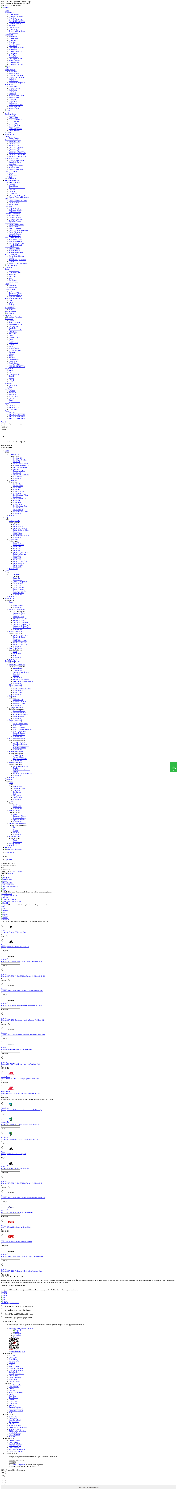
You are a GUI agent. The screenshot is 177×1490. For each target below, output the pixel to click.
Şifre (2, 867)
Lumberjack (13, 1403)
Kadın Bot (12, 79)
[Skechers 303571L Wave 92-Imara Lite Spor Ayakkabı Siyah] (7, 1060)
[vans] (3, 912)
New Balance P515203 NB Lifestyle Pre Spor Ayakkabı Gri (20, 1093)
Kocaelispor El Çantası (16, 365)
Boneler (11, 261)
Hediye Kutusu (14, 359)
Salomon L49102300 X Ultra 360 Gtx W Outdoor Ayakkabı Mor (22, 991)
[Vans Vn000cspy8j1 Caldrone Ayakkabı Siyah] (7, 1223)
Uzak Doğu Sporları (11, 171)
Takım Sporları (10, 134)
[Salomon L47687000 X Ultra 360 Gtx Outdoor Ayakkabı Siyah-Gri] (7, 972)
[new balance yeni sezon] (9, 886)
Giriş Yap (4, 873)
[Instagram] (17, 1334)
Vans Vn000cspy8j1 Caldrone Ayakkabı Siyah (16, 1227)
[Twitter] (16, 1332)
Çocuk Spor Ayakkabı (16, 119)
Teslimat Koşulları (15, 1429)
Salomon (4, 959)
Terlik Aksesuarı (10, 308)
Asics (2, 1210)
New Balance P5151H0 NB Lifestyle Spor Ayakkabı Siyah (20, 1079)
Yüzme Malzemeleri (11, 254)
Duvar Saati (13, 361)
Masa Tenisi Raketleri (16, 241)
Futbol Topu (13, 1357)
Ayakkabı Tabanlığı (15, 295)
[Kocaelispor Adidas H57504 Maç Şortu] (7, 928)
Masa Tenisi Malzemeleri (13, 237)
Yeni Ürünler (13, 1416)
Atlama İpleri (13, 184)
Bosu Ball (12, 190)
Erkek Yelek (13, 55)
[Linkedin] (17, 1335)
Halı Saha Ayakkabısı (16, 23)
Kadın (7, 68)
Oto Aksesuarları (14, 326)
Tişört (7, 404)
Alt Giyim (8, 383)
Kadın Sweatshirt (14, 88)
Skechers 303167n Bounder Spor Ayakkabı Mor (16, 1049)
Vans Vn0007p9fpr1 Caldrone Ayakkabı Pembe (16, 1242)
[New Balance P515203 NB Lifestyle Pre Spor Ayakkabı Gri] (7, 1089)
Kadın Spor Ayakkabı (16, 75)
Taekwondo (13, 175)
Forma (7, 136)
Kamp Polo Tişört (14, 162)
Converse (12, 1400)
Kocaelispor (18, 317)
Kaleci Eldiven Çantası (16, 225)
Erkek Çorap (13, 285)
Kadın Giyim (9, 84)
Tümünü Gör (17, 478)
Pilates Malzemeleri (11, 199)
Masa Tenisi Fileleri (15, 245)
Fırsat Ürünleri (13, 1418)
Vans (2, 1225)
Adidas (3, 930)
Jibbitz (11, 309)
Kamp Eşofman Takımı (16, 160)
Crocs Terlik (13, 1401)
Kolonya (12, 352)
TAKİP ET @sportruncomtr (10, 1303)
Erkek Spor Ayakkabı (16, 16)
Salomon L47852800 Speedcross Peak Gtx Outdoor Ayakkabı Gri (22, 1020)
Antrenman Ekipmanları (12, 182)
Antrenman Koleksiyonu (13, 140)
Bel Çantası (12, 280)
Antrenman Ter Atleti (16, 147)
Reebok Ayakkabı (15, 1385)
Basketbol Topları (14, 215)
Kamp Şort (12, 164)
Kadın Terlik (13, 71)
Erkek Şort (12, 42)
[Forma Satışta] (6, 877)
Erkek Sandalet (14, 14)
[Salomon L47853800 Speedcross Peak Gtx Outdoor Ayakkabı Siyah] (7, 1031)
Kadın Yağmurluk (14, 107)
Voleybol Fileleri (14, 250)
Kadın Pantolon (14, 108)
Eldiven (11, 304)
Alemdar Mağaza (14, 1440)
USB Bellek (13, 332)
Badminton (8, 206)
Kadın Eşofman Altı (15, 97)
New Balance (5, 1077)
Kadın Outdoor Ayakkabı (17, 83)
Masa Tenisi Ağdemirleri (17, 243)
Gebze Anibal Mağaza (16, 1451)
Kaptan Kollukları (15, 234)
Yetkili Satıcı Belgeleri (18, 1352)
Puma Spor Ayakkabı (16, 1411)
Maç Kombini (9, 368)
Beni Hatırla (7, 871)
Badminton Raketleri (15, 210)
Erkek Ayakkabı (10, 12)
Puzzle (11, 346)
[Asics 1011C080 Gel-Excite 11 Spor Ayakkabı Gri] (7, 1209)
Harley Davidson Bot (16, 1409)
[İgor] (3, 888)
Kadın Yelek (13, 101)
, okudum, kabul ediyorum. (27, 1465)
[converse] (4, 918)
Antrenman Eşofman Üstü (17, 153)
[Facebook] (17, 1330)
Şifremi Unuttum (17, 871)
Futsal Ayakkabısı (14, 27)
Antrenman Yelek (14, 149)
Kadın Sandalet (14, 73)
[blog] (15, 1337)
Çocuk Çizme (13, 118)
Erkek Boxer (13, 49)
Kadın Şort (12, 94)
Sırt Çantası (12, 276)
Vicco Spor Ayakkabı (16, 1392)
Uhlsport (12, 1390)
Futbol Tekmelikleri (15, 232)
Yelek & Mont (13, 396)
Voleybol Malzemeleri (12, 247)
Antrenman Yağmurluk (16, 151)
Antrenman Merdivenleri (17, 188)
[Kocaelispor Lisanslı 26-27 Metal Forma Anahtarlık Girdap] (7, 1121)
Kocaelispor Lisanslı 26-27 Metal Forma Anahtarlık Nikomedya (21, 1110)
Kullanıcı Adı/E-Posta (8, 863)
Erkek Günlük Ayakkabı (17, 31)
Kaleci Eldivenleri (15, 228)
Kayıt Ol (11, 873)
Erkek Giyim (9, 35)
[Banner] (4, 881)
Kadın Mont (13, 99)
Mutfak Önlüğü (14, 348)
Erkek (7, 11)
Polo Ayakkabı (14, 1387)
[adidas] (4, 908)
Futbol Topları (13, 226)
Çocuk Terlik (13, 123)
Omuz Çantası (13, 282)
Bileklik (11, 376)
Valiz (10, 278)
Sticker (11, 354)
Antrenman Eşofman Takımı (18, 156)
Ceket (11, 400)
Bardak (11, 344)
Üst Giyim (8, 389)
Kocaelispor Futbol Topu (17, 367)
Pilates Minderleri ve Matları (18, 201)
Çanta (7, 269)
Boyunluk (12, 306)
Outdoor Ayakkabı (15, 1377)
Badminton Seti (14, 208)
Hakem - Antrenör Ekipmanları (19, 197)
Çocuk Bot (12, 116)
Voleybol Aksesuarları (16, 252)
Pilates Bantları (14, 202)
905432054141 (14, 1328)
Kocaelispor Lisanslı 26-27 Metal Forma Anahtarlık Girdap (20, 1124)
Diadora (11, 1388)
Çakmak (11, 321)
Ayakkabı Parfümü (15, 297)
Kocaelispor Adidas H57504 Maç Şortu (13, 932)
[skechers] (4, 910)
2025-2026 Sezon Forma (17, 416)
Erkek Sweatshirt (14, 44)
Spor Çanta (12, 274)
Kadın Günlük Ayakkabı (17, 77)
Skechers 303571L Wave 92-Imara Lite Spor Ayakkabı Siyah (20, 1064)
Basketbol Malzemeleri (12, 214)
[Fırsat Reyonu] (6, 879)
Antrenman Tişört (14, 142)
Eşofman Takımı (14, 402)
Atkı (10, 372)
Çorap (7, 284)
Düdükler (12, 191)
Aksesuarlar (9, 267)
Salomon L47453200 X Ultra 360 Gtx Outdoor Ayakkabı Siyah (21, 961)
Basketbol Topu (14, 1372)
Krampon (12, 25)
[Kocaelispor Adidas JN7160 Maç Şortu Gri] (7, 943)
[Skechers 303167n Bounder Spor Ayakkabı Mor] (7, 1046)
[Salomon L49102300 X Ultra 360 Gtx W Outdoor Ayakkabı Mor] (7, 987)
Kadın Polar (13, 90)
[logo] (5, 7)
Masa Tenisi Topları (15, 239)
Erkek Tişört (13, 40)
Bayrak (11, 378)
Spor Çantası (13, 1379)
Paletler (11, 258)
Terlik (11, 356)
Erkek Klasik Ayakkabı (16, 20)
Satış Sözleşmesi (14, 1435)
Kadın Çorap (13, 287)
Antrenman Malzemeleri (17, 195)
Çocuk (7, 112)
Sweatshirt (12, 392)
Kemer (11, 339)
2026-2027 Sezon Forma (17, 418)
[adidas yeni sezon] (7, 884)
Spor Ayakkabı (14, 1361)
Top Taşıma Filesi (14, 236)
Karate (11, 173)
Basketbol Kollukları (15, 217)
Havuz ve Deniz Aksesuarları (18, 263)
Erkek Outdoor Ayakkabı (17, 22)
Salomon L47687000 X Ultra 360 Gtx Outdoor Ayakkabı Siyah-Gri (23, 976)
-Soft (79, 1487)
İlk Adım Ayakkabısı (15, 129)
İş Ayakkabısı (13, 33)
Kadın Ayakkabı (10, 70)
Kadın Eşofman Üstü (16, 105)
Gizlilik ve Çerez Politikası (17, 1431)
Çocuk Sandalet (14, 121)
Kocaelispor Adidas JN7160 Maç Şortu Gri (15, 947)
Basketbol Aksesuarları (16, 219)
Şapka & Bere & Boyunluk (14, 298)
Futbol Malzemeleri (11, 223)
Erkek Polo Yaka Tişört (16, 64)
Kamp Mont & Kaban (16, 166)
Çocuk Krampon (14, 127)
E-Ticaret (83, 1487)
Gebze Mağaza (14, 1447)
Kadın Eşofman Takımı (16, 95)
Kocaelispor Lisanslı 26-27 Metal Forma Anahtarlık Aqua (19, 1139)
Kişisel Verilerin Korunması (18, 1427)
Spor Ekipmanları (12, 180)
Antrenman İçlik (14, 145)
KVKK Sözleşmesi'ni (18, 1465)
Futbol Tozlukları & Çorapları (18, 230)
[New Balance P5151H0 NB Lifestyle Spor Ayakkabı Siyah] (7, 1075)
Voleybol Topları (14, 249)
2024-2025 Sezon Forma (17, 415)
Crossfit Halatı (13, 193)
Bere (10, 300)
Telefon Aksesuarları (15, 330)
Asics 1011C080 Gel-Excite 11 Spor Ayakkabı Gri (17, 1212)
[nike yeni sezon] (6, 883)
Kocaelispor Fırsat (15, 1420)
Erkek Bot (12, 18)
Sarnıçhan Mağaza (15, 1446)
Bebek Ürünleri (14, 363)
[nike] (3, 907)
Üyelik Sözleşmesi (15, 1433)
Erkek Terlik (13, 29)
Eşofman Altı (13, 385)
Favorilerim (9, 853)
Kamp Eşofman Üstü (16, 169)
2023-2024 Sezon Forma (17, 413)
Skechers (4, 1047)
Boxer (11, 1364)
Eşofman (12, 391)
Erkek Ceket (13, 36)
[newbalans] (5, 919)
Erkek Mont (13, 53)
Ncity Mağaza (13, 1442)
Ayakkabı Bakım (10, 289)
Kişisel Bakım (13, 343)
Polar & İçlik (13, 398)
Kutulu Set (12, 328)
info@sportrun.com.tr (26, 1328)
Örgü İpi (12, 380)
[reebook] (4, 916)
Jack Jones (12, 1405)
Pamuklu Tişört (14, 407)
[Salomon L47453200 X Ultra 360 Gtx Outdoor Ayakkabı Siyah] (7, 958)
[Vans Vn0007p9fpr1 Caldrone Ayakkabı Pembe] (7, 1238)
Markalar (8, 315)
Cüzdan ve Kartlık (15, 273)
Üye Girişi (8, 860)
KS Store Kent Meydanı (17, 1449)
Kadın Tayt (12, 92)
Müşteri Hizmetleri (15, 1425)
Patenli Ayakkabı (14, 130)
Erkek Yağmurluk (14, 60)
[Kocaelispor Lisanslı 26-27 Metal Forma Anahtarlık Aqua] (7, 1135)
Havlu (11, 335)
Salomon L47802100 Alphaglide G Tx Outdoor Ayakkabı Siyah (21, 1005)
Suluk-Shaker (13, 186)
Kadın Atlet (12, 103)
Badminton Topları (15, 212)
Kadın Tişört (13, 86)
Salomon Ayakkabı (15, 1407)
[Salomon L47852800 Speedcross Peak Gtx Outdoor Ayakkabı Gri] (7, 1016)
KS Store (12, 1355)
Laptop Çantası (14, 271)
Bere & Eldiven (14, 374)
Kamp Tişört (13, 409)
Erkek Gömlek (14, 38)
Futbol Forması (14, 138)
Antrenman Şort (14, 143)
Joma (10, 1412)
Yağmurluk (12, 394)
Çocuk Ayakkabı (10, 114)
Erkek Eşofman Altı (15, 51)
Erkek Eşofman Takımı (16, 47)
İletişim (11, 1424)
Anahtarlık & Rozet (15, 324)
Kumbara (12, 357)
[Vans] (3, 890)
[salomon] (4, 914)
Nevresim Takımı (14, 337)
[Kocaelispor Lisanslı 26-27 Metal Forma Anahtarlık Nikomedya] (7, 1106)
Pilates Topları (13, 204)
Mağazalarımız (14, 1422)
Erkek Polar (13, 46)
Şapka (11, 302)
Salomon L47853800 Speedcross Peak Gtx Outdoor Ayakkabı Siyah (23, 1035)
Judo (10, 177)
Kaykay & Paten (10, 311)
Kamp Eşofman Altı (15, 167)
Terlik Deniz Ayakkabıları (17, 260)
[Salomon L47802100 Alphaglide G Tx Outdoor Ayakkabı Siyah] (7, 1002)
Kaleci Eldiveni (14, 1366)
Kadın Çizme (13, 81)
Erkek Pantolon (14, 62)
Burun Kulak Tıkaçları (16, 256)
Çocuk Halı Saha (14, 125)
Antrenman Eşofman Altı (17, 154)
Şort (10, 387)
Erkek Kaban (13, 57)
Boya (10, 291)
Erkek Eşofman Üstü (16, 59)
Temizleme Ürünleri (15, 293)
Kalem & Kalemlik (15, 322)
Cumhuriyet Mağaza (15, 1444)
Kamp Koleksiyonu (11, 158)
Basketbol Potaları (15, 221)
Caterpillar (12, 1396)
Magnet (11, 341)
